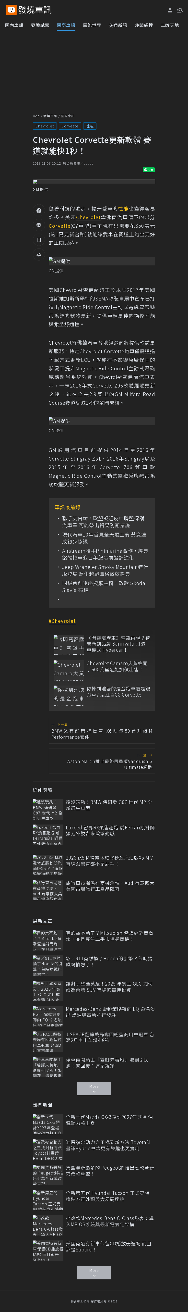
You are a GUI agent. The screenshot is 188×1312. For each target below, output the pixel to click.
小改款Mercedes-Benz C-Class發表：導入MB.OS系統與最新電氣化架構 (110, 1221)
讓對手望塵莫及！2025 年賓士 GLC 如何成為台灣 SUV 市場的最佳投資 (109, 987)
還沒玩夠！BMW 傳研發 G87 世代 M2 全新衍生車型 (109, 805)
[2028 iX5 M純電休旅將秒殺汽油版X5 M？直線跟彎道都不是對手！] (48, 865)
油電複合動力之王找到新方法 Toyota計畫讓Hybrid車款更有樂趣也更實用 (108, 1145)
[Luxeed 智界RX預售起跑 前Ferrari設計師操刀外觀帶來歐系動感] (48, 835)
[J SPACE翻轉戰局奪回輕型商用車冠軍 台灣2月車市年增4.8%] (48, 1041)
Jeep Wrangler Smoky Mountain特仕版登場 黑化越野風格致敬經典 (105, 570)
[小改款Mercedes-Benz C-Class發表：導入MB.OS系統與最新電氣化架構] (48, 1225)
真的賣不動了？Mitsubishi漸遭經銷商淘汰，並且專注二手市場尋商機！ (109, 936)
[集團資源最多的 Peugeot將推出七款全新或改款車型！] (48, 1175)
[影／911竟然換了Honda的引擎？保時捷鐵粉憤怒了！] (48, 965)
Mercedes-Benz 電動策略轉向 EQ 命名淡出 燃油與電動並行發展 (110, 1012)
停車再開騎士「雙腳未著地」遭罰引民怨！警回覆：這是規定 (107, 1063)
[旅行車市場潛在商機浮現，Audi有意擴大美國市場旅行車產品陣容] (48, 890)
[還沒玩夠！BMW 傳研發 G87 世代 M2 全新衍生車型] (48, 809)
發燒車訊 (50, 115)
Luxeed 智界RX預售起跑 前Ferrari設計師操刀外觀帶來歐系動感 (110, 831)
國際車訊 (66, 25)
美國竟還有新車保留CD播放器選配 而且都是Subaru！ (109, 1246)
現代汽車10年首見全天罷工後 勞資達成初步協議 (104, 538)
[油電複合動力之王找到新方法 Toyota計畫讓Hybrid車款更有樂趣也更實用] (48, 1149)
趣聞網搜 (144, 25)
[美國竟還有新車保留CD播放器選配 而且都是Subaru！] (48, 1250)
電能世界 (92, 25)
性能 (90, 125)
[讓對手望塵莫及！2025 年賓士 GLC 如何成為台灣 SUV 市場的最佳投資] (48, 991)
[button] (179, 9)
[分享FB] (39, 210)
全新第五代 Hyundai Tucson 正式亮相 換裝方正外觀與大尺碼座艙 (108, 1196)
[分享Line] (39, 225)
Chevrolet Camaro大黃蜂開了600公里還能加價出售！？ (118, 666)
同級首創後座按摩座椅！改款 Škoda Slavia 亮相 (103, 586)
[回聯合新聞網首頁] (11, 10)
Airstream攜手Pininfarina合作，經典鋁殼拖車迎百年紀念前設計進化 (105, 554)
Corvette (70, 125)
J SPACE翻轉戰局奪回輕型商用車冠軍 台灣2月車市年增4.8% (110, 1037)
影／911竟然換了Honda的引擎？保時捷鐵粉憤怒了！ (109, 961)
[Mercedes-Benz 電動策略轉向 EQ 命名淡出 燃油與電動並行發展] (48, 1016)
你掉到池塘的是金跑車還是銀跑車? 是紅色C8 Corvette (118, 692)
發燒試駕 (40, 25)
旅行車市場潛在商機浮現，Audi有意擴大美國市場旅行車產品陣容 (110, 886)
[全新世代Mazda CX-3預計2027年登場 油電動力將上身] (48, 1124)
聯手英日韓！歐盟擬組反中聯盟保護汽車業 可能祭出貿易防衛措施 (103, 522)
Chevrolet (44, 125)
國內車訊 (14, 25)
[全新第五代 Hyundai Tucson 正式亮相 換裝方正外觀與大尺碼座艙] (48, 1200)
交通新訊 (118, 25)
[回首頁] (35, 10)
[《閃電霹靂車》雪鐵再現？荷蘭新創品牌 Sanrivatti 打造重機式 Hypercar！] (69, 645)
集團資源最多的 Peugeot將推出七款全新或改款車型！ (110, 1171)
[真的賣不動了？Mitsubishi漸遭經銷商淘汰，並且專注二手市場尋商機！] (48, 940)
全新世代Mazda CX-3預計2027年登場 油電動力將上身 (109, 1120)
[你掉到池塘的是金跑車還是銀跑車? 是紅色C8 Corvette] (69, 696)
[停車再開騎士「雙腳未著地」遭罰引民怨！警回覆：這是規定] (48, 1067)
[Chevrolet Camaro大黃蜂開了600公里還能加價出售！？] (69, 670)
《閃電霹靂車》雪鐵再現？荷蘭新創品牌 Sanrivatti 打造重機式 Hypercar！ (118, 644)
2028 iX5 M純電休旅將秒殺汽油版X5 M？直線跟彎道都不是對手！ (110, 861)
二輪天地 (170, 25)
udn (36, 115)
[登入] (170, 10)
